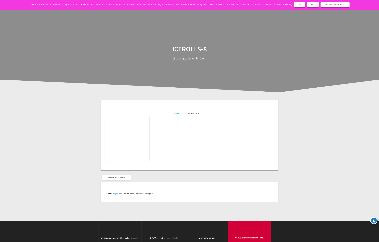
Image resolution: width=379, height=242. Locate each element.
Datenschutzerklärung (335, 4)
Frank (176, 113)
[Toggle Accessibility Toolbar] (373, 220)
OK (300, 4)
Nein (313, 4)
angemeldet (117, 193)
